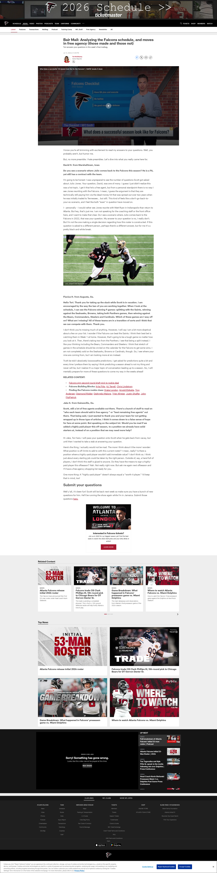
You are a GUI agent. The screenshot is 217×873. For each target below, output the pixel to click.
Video (43, 812)
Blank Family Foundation (170, 808)
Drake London (111, 390)
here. (75, 498)
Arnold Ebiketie (126, 390)
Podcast (42, 819)
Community (42, 827)
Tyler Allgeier (118, 393)
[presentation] (178, 614)
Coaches (62, 831)
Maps (84, 808)
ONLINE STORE (143, 808)
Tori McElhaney (77, 56)
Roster (62, 812)
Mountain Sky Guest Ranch (170, 816)
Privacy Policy (79, 871)
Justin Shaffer (133, 393)
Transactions (62, 823)
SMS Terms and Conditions (114, 838)
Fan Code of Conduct (84, 823)
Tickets (114, 812)
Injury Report (62, 819)
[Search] (181, 23)
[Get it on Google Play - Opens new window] (116, 846)
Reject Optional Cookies (166, 867)
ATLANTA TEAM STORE (143, 812)
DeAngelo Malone (102, 393)
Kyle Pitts (100, 386)
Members (114, 808)
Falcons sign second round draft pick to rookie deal (94, 382)
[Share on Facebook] (137, 59)
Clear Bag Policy (85, 819)
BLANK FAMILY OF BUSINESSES (170, 805)
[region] (108, 867)
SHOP (143, 805)
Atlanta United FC (170, 812)
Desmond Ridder (84, 393)
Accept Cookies (184, 867)
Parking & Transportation (84, 812)
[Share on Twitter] (141, 59)
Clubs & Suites (114, 823)
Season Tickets (114, 816)
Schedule (62, 808)
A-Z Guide (85, 816)
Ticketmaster (114, 819)
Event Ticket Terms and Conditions (114, 831)
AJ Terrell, (111, 386)
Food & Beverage (85, 827)
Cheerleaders (43, 823)
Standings (62, 827)
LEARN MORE (108, 547)
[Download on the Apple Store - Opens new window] (100, 845)
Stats (62, 816)
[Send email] (146, 59)
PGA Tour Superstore (170, 819)
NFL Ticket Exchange (114, 827)
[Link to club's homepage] (6, 23)
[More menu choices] (83, 23)
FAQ (114, 834)
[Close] (213, 866)
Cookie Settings (147, 867)
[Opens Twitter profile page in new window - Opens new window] (73, 61)
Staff (61, 834)
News (42, 808)
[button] (108, 106)
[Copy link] (150, 58)
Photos (43, 816)
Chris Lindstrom (124, 386)
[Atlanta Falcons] (108, 855)
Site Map (42, 831)
